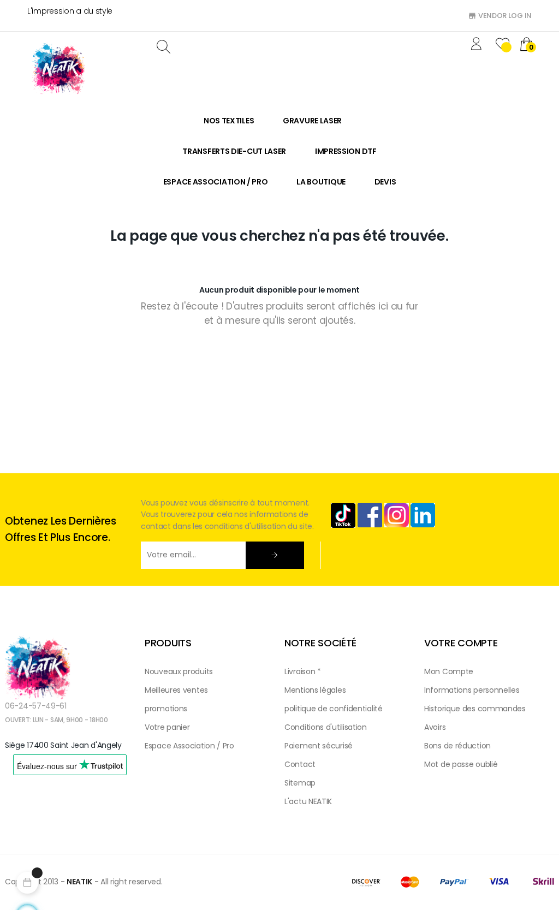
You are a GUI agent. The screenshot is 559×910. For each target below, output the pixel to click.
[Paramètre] (478, 45)
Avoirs (434, 727)
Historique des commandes (475, 708)
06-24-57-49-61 (36, 705)
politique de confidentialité (333, 708)
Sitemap (300, 782)
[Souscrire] (275, 555)
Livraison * (302, 671)
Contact (300, 764)
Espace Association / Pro (189, 745)
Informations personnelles (472, 690)
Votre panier (167, 727)
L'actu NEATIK (308, 801)
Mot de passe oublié (460, 764)
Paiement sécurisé (318, 745)
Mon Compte (448, 671)
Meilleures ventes (176, 690)
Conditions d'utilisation (325, 727)
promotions (166, 708)
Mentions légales (315, 690)
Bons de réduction (457, 745)
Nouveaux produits (179, 671)
